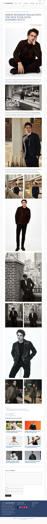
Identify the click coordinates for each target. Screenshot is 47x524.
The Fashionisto (8, 22)
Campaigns (26, 3)
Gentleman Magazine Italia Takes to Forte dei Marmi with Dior (14, 432)
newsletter (23, 504)
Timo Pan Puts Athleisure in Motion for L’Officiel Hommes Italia (32, 447)
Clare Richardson (14, 169)
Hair (37, 3)
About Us (34, 505)
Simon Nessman (8, 79)
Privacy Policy (19, 518)
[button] (42, 3)
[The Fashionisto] (8, 3)
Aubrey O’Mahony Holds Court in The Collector (13, 447)
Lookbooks (32, 3)
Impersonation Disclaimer (30, 518)
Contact (33, 504)
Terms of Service (23, 518)
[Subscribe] (40, 3)
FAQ (32, 506)
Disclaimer (14, 518)
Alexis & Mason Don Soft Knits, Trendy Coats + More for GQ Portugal (17, 410)
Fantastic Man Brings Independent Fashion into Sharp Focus (32, 462)
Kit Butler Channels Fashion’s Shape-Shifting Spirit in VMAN (13, 462)
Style (20, 3)
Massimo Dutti (10, 81)
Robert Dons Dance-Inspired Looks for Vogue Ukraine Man (16, 409)
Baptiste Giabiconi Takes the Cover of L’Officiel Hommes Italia (32, 432)
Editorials (9, 11)
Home (16, 3)
